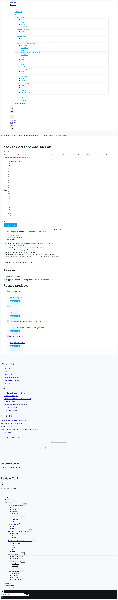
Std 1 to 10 (24, 50)
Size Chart (7, 151)
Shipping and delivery (11, 377)
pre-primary (24, 85)
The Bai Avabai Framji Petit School (27, 43)
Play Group (24, 45)
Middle (23, 62)
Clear (10, 219)
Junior (22, 59)
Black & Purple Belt (17, 298)
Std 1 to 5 (23, 22)
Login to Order (10, 225)
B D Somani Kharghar (23, 66)
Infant (22, 57)
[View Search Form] (11, 108)
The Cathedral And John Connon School (28, 52)
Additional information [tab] (14, 237)
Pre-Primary (24, 31)
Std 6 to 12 (24, 80)
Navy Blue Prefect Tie (17, 343)
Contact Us (19, 97)
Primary (23, 34)
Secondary (24, 41)
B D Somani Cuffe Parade (24, 17)
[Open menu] (12, 117)
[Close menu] (1, 493)
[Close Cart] (2, 484)
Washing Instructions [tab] (14, 235)
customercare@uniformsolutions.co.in (13, 420)
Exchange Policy (21, 100)
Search (26, 594)
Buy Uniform (19, 15)
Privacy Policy (9, 374)
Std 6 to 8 (24, 24)
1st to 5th (23, 88)
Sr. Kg (22, 20)
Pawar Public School (23, 83)
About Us (18, 12)
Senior (23, 64)
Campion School (21, 36)
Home (17, 9)
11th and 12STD (25, 92)
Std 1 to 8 (23, 71)
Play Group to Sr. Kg (26, 69)
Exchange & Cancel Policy (12, 380)
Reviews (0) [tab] (11, 240)
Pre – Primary (24, 48)
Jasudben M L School (23, 74)
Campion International (23, 29)
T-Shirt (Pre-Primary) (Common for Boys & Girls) (27, 328)
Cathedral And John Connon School (29, 232)
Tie (11, 313)
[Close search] (2, 591)
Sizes (5, 190)
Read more (13, 301)
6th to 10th (24, 90)
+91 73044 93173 (7, 432)
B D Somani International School (14, 393)
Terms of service (9, 383)
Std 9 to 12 (24, 27)
